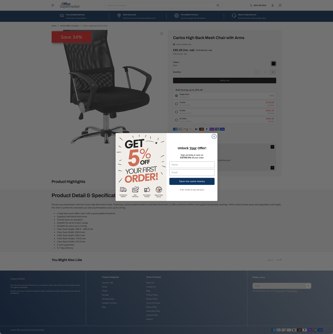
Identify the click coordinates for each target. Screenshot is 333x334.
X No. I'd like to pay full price (192, 190)
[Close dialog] (214, 136)
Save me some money (192, 181)
